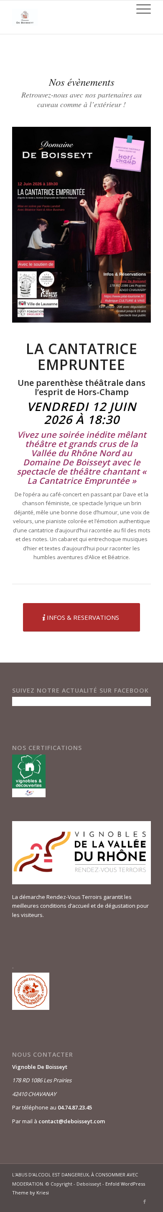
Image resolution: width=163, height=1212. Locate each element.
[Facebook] (144, 1201)
